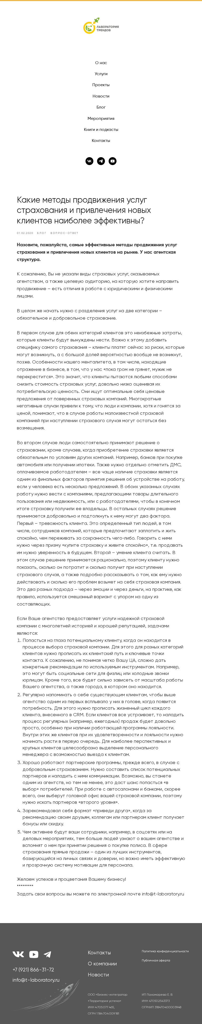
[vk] (89, 161)
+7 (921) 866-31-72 (33, 969)
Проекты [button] (101, 85)
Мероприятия (101, 119)
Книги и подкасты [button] (101, 130)
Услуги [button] (101, 74)
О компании (102, 963)
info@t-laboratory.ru (36, 980)
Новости (101, 96)
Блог (101, 107)
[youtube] (113, 161)
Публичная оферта (156, 960)
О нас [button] (101, 63)
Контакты (101, 141)
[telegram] (101, 161)
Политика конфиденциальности (165, 951)
